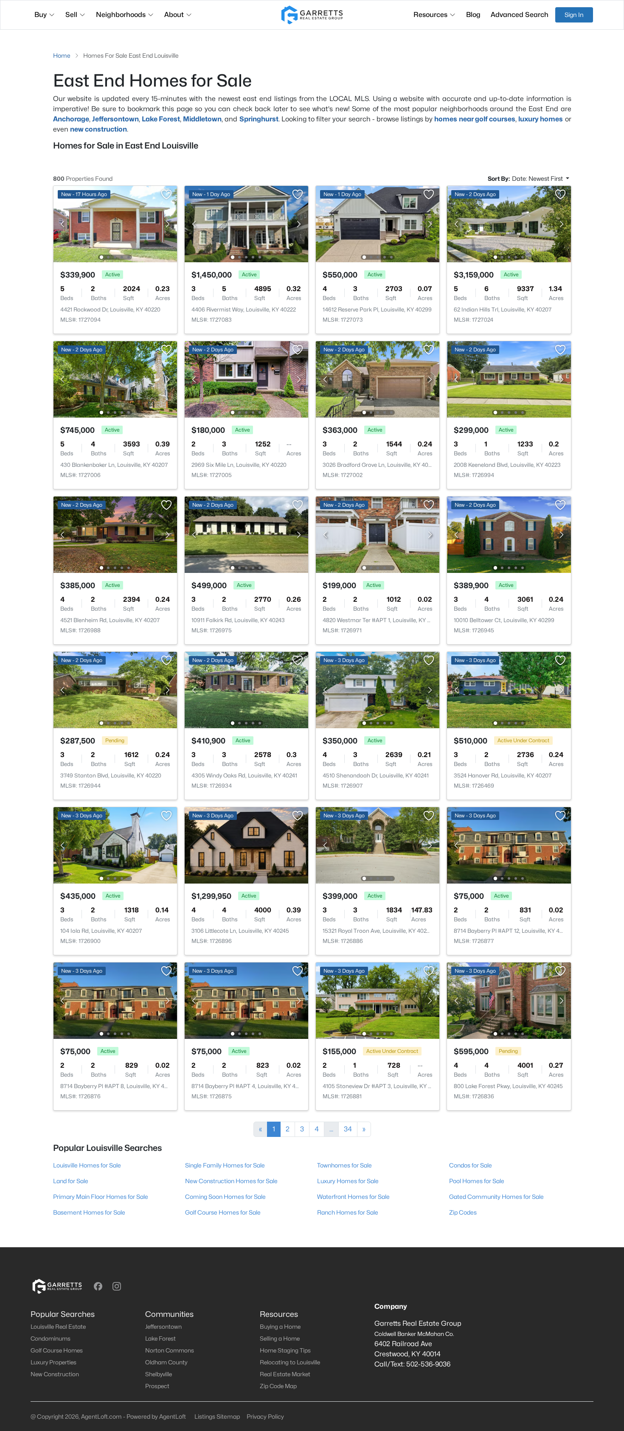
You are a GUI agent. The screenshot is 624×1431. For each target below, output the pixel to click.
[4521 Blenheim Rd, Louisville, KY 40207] (115, 534)
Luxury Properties (53, 1362)
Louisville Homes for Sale (87, 1165)
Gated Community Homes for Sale (496, 1196)
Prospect (157, 1386)
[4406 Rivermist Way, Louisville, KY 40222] (246, 223)
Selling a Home (280, 1338)
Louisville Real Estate (58, 1326)
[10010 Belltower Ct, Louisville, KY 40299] (509, 534)
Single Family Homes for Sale (225, 1165)
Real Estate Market (285, 1374)
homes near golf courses (474, 119)
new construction (98, 129)
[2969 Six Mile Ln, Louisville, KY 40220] (246, 379)
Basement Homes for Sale (89, 1212)
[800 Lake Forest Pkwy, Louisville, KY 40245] (509, 1000)
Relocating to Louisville (290, 1362)
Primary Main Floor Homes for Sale (100, 1196)
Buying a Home (280, 1326)
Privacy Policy (265, 1416)
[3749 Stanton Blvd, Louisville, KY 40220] (115, 689)
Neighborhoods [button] (121, 15)
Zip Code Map (278, 1386)
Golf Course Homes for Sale (223, 1212)
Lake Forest (161, 119)
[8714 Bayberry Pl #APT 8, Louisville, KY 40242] (115, 1000)
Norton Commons (169, 1350)
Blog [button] (473, 15)
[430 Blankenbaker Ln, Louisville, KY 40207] (115, 379)
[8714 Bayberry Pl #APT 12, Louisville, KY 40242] (509, 845)
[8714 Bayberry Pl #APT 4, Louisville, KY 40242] (246, 1000)
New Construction (55, 1374)
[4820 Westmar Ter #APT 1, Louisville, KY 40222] (377, 534)
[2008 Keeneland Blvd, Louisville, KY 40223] (509, 379)
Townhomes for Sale (344, 1165)
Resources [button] (430, 15)
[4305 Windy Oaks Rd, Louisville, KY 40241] (246, 689)
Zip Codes (463, 1212)
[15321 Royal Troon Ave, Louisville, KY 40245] (377, 845)
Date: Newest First (538, 178)
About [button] (174, 15)
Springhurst (258, 119)
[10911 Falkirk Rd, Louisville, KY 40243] (246, 534)
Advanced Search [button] (519, 15)
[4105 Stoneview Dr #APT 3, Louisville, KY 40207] (377, 1000)
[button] (98, 1286)
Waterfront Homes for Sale (353, 1196)
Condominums (50, 1338)
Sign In (574, 14)
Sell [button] (71, 15)
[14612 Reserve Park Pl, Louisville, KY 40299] (377, 223)
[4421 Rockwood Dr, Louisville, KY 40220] (115, 223)
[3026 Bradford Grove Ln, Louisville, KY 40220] (377, 379)
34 (348, 1129)
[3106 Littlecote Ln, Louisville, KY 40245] (246, 845)
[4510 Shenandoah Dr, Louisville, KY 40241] (377, 689)
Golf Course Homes (57, 1350)
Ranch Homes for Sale (347, 1212)
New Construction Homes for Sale (231, 1180)
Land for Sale (70, 1180)
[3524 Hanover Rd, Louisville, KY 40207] (509, 689)
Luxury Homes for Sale (348, 1180)
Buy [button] (40, 15)
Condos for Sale (470, 1165)
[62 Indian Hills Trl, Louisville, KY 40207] (509, 223)
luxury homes (540, 119)
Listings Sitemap (217, 1416)
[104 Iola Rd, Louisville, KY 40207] (115, 845)
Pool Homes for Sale (476, 1180)
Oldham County (166, 1362)
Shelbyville (158, 1374)
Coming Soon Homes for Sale (225, 1196)
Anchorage (71, 119)
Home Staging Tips (285, 1350)
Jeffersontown (163, 1326)
